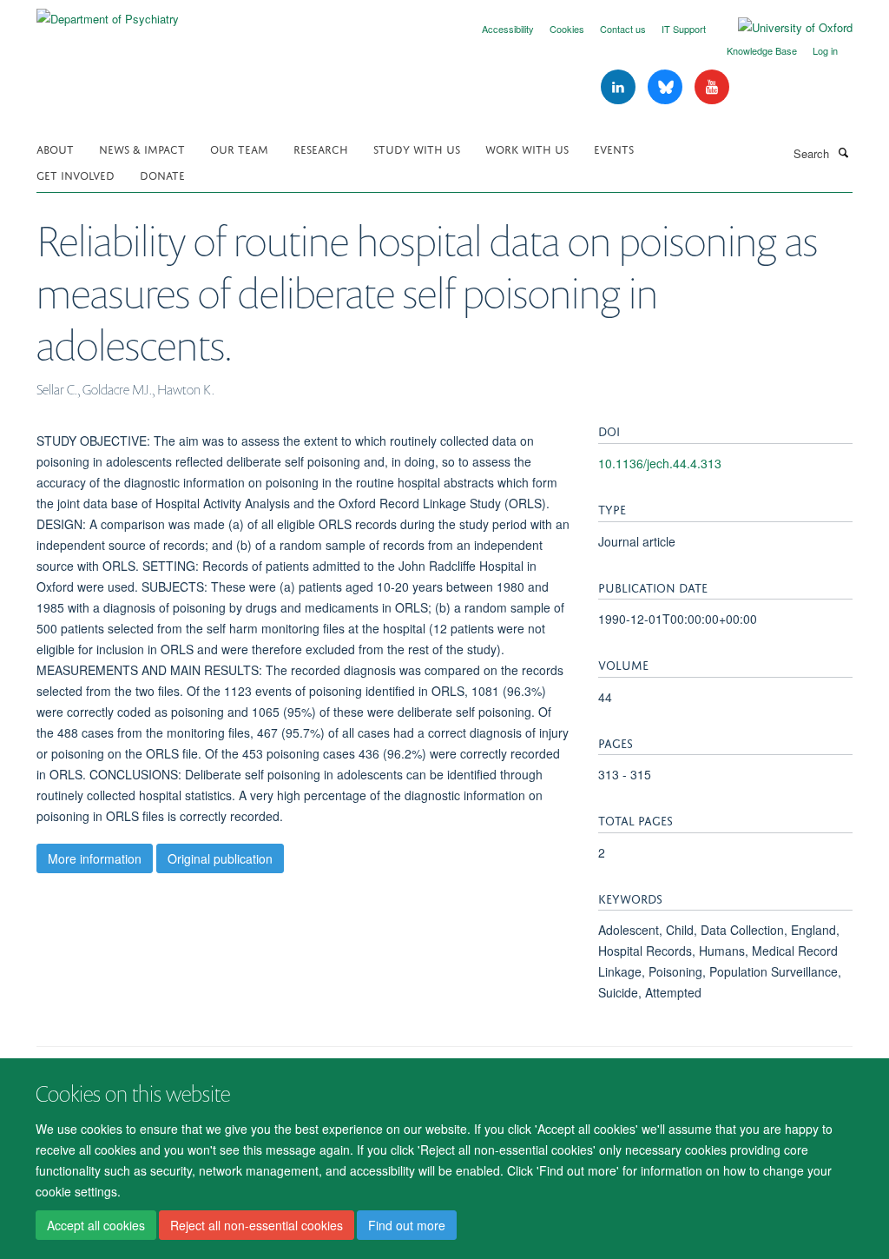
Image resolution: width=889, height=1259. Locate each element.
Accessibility (508, 29)
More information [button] (95, 858)
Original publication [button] (220, 858)
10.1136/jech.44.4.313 (659, 463)
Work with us (527, 148)
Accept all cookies (96, 1225)
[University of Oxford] (782, 27)
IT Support (684, 29)
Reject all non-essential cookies (256, 1225)
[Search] (843, 152)
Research (320, 148)
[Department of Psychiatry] (107, 12)
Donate (162, 174)
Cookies (567, 29)
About (55, 148)
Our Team (239, 148)
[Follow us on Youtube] (712, 87)
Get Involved (75, 174)
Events (614, 148)
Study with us (416, 148)
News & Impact (142, 148)
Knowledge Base (762, 50)
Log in (825, 50)
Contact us (623, 29)
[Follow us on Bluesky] (667, 87)
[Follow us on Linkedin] (620, 87)
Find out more (406, 1225)
